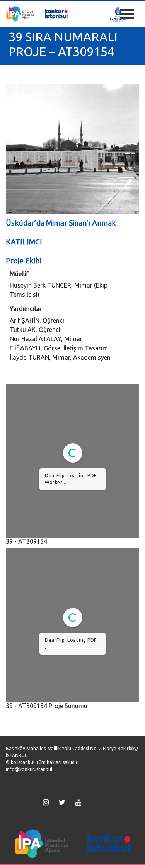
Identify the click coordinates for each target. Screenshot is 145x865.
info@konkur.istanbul (29, 769)
